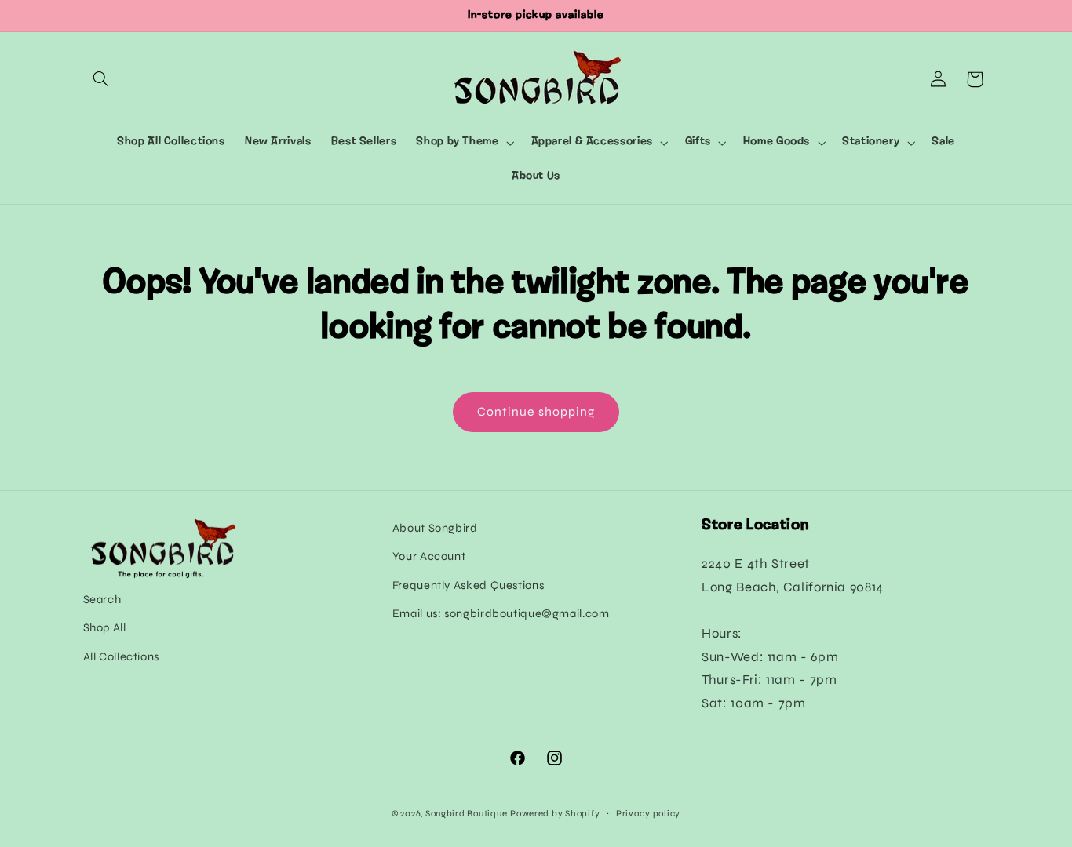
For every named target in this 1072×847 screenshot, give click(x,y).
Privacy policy (648, 813)
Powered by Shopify (555, 813)
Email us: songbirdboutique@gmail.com (501, 613)
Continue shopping (536, 411)
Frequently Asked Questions (468, 585)
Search (102, 599)
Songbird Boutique (466, 813)
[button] (101, 79)
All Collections (121, 656)
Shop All (104, 627)
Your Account (429, 556)
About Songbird (435, 528)
